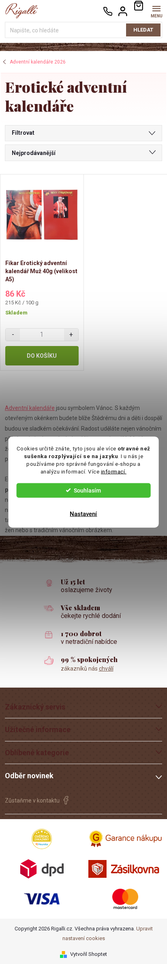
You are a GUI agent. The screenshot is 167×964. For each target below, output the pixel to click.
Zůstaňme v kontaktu (32, 800)
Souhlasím (87, 490)
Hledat (143, 30)
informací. (113, 471)
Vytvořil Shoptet (88, 954)
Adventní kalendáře (30, 408)
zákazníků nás (87, 668)
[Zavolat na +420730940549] (108, 11)
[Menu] (156, 10)
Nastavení (83, 513)
